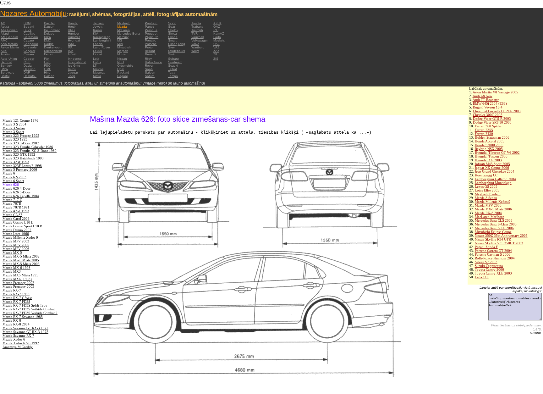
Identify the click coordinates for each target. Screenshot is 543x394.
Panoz (149, 26)
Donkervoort (53, 47)
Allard (5, 33)
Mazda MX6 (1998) (17, 279)
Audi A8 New (482, 96)
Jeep (71, 76)
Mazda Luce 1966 (16, 234)
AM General (9, 37)
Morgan (122, 51)
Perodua (151, 30)
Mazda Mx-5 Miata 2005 (21, 260)
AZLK (217, 23)
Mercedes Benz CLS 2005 (494, 220)
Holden (49, 76)
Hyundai (74, 40)
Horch (72, 26)
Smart (172, 40)
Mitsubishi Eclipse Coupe (493, 232)
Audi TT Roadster (486, 100)
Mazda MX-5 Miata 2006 (493, 209)
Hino (47, 72)
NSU (120, 62)
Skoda (173, 37)
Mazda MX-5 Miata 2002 (21, 256)
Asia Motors (9, 44)
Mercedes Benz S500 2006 (494, 228)
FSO (47, 65)
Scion (172, 23)
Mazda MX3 (12, 271)
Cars (537, 329)
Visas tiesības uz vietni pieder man (516, 325)
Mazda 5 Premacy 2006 (20, 169)
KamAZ (218, 33)
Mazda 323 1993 (15, 139)
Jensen (98, 23)
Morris (121, 54)
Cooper (29, 58)
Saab (149, 69)
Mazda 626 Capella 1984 (21, 196)
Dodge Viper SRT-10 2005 (492, 122)
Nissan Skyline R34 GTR (493, 239)
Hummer (74, 37)
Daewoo (30, 69)
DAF (27, 72)
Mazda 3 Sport (13, 132)
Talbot (172, 69)
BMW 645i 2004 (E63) (490, 103)
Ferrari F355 (484, 130)
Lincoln (98, 54)
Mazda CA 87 (12, 215)
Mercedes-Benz (128, 33)
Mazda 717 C (12, 200)
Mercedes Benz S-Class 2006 (496, 224)
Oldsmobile (125, 65)
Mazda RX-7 (12, 290)
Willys (195, 51)
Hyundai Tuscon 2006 (491, 156)
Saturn (150, 76)
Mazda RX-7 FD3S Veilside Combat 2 (30, 313)
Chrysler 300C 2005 (487, 115)
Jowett (97, 26)
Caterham (31, 37)
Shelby (173, 30)
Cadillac (29, 33)
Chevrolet (30, 47)
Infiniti (72, 54)
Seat (171, 26)
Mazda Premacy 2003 (18, 286)
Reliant (150, 51)
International (77, 62)
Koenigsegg (102, 37)
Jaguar (73, 72)
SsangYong (176, 44)
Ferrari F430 (484, 134)
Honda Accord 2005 (489, 141)
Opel (120, 69)
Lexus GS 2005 (486, 186)
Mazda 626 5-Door (16, 192)
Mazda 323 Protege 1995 (21, 135)
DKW (47, 37)
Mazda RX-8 (12, 320)
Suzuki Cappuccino (489, 266)
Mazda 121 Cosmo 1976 (20, 120)
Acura (5, 26)
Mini (120, 44)
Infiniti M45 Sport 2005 (492, 164)
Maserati (99, 72)
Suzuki (173, 65)
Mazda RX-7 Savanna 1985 (23, 317)
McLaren (123, 30)
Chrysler (29, 51)
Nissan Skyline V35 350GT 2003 (499, 243)
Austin (5, 54)
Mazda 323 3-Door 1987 (21, 143)
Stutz (172, 54)
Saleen (150, 72)
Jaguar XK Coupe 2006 (492, 167)
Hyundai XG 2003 (488, 160)
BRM (27, 23)
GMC (47, 69)
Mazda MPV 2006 (488, 205)
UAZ (216, 44)
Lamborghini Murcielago (493, 183)
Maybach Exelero (488, 194)
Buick (27, 30)
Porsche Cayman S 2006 (492, 254)
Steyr (172, 47)
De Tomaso (52, 30)
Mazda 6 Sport (13, 181)
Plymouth (151, 37)
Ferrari (48, 54)
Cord (27, 62)
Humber (73, 33)
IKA (70, 51)
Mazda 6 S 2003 (14, 177)
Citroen (29, 54)
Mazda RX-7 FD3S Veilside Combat (29, 309)
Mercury (123, 37)
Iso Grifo (74, 65)
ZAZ (216, 51)
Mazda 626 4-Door (16, 188)
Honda (73, 23)
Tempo (173, 76)
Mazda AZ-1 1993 (16, 211)
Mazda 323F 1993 (16, 162)
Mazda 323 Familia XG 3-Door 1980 (30, 151)
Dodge (49, 44)
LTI (95, 65)
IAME (72, 44)
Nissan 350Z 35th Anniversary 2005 (501, 235)
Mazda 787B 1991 (16, 207)
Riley (148, 58)
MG (119, 40)
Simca (172, 33)
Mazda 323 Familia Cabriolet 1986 (28, 147)
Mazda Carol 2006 (16, 218)
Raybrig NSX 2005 (489, 149)
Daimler (49, 23)
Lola (96, 58)
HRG (71, 30)
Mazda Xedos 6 (14, 339)
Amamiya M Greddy (18, 347)
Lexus (97, 51)
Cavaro (29, 40)
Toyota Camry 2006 (489, 269)
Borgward (7, 72)
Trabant (197, 26)
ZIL (215, 54)
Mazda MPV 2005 (16, 245)
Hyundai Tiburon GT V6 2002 (497, 152)
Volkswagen (200, 40)
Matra (97, 76)
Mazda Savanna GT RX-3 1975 (25, 332)
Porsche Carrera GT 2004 (493, 250)
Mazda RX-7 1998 (16, 294)
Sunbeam (175, 62)
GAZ (216, 26)
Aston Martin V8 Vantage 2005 (495, 92)
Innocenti (74, 58)
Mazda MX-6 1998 (16, 267)
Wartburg (198, 47)
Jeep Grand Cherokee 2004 (494, 171)
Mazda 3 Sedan (486, 198)
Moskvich (220, 40)
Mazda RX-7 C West (17, 298)
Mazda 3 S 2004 (14, 124)
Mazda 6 (9, 173)
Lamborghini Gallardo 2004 (495, 179)
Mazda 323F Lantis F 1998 (22, 166)
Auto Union (9, 58)
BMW (4, 69)
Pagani (122, 76)
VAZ (216, 47)
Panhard (151, 23)
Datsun (49, 26)
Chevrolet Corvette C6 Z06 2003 (497, 111)
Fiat (46, 58)
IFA (70, 47)
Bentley (6, 65)
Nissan (122, 58)
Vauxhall (197, 37)
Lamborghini (102, 40)
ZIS (215, 58)
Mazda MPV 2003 (16, 241)
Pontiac (150, 40)
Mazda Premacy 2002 (18, 283)
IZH (215, 30)
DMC (47, 40)
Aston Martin (10, 47)
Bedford (6, 62)
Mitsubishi (124, 47)
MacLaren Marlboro (489, 217)
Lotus (97, 62)
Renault (150, 54)
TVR (194, 33)
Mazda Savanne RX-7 (18, 335)
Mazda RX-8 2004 (488, 213)
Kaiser (97, 30)
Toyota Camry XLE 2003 (493, 273)
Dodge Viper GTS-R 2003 (492, 118)
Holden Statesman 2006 (492, 137)
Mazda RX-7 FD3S (16, 301)
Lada (217, 37)
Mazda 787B (12, 203)
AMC (4, 40)
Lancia (98, 44)
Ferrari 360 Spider (488, 126)
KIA (95, 33)
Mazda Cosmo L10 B (18, 222)
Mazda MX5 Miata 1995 (20, 275)
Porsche (151, 44)
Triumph (197, 30)
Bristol (5, 76)
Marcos (98, 69)
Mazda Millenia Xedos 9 (492, 201)
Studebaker (176, 51)
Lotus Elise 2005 (487, 190)
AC (3, 23)
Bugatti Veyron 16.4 (487, 107)
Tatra (171, 72)
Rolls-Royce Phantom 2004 (495, 258)
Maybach (123, 23)
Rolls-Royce (153, 62)
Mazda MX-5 (12, 252)
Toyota (196, 23)
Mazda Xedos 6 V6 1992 (21, 343)
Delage (49, 33)
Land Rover (101, 47)
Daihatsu (30, 76)
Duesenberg (53, 51)
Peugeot (151, 33)
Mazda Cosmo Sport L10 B (22, 226)
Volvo (195, 44)
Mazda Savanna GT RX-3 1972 (25, 328)
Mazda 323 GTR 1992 (19, 154)
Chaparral (31, 44)
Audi (4, 51)
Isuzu (72, 69)
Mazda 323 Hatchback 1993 (23, 158)
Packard (123, 72)
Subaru (173, 58)
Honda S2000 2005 (489, 145)
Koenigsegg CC (486, 175)
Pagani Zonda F (486, 247)
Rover (149, 65)
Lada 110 (482, 277)
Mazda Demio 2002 (17, 230)
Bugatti (29, 26)
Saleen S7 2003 (486, 262)
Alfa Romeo (9, 30)
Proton (150, 47)
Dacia (28, 65)
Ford (47, 62)
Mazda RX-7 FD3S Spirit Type (25, 305)
